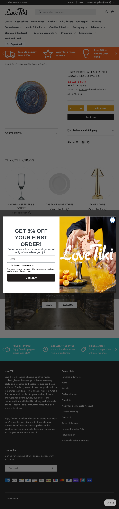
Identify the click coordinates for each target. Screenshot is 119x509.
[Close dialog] (112, 220)
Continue (31, 277)
